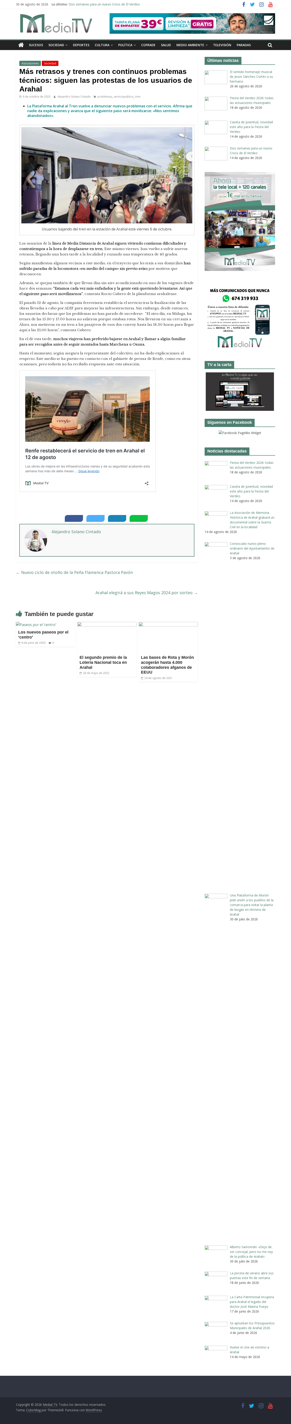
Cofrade (148, 45)
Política (125, 45)
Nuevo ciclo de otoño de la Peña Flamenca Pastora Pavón (74, 572)
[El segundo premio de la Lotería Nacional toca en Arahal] (106, 624)
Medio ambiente (190, 45)
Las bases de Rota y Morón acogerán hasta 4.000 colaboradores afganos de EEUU (167, 664)
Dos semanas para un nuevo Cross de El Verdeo (104, 4)
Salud (166, 45)
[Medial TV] (21, 45)
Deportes (81, 45)
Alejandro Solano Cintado (74, 96)
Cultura (102, 45)
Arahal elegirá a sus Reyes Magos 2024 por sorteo (146, 592)
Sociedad (56, 45)
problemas (105, 96)
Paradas (244, 45)
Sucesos (36, 45)
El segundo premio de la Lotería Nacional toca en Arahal (103, 662)
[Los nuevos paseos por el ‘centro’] (36, 624)
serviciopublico (123, 96)
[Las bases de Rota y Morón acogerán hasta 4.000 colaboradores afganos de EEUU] (168, 624)
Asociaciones (30, 63)
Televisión (222, 45)
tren (137, 96)
